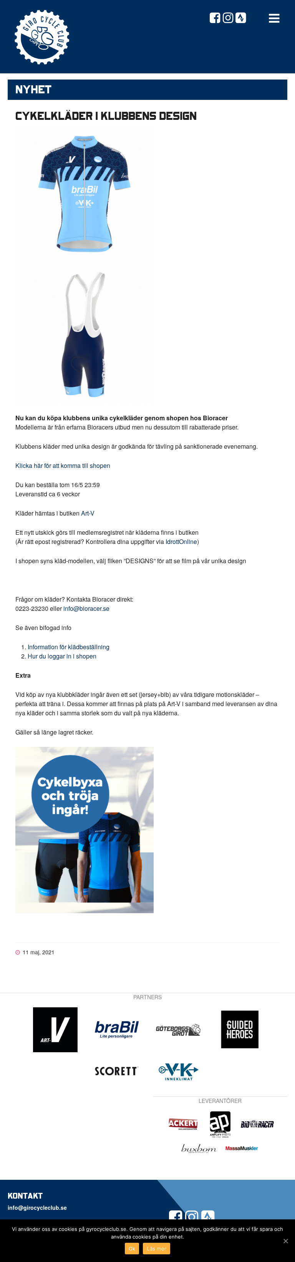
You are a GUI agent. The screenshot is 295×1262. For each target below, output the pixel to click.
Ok (132, 1248)
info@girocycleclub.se (37, 1207)
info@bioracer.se (86, 608)
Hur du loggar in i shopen (62, 656)
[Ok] (285, 1241)
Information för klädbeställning (68, 646)
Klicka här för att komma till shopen (62, 465)
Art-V (87, 513)
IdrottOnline (181, 541)
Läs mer (156, 1248)
